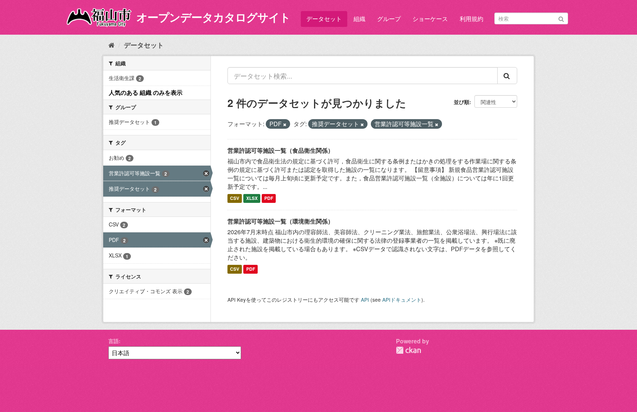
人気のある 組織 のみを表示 (145, 92)
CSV (234, 198)
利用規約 (471, 18)
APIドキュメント (401, 299)
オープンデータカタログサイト (213, 17)
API (365, 299)
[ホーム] (111, 44)
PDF (268, 198)
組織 (359, 18)
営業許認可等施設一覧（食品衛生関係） (280, 150)
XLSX (252, 198)
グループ (389, 18)
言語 (113, 341)
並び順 (461, 101)
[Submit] (561, 18)
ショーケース (430, 18)
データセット (324, 18)
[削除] (284, 124)
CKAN (408, 350)
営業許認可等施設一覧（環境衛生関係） (280, 221)
